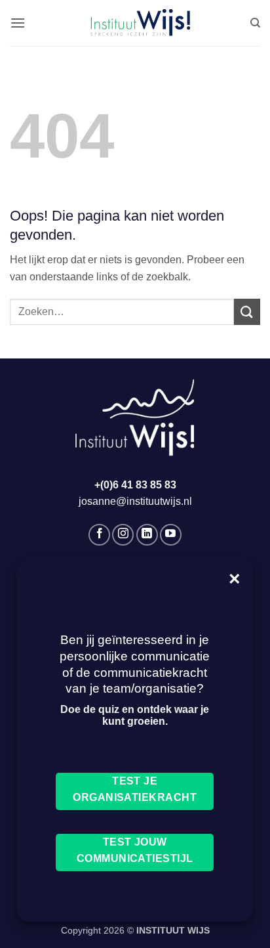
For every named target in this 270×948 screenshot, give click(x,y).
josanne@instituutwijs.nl (135, 501)
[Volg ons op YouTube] (171, 535)
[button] (18, 23)
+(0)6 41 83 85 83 (135, 484)
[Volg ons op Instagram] (123, 535)
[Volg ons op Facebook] (99, 535)
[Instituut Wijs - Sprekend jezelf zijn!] (137, 23)
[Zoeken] (255, 23)
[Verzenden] (247, 311)
